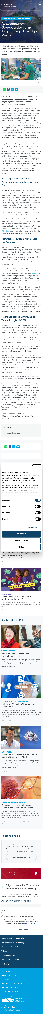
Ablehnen (21, 547)
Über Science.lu (8, 971)
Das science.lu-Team (10, 975)
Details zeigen (32, 527)
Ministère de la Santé (8, 824)
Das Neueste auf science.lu (13, 938)
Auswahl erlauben (21, 540)
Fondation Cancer (17, 39)
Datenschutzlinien (10, 987)
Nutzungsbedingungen (12, 983)
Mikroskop (5, 231)
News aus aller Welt (10, 947)
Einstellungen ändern (21, 857)
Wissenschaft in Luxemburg (13, 942)
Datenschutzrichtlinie (29, 923)
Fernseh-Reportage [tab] (13, 433)
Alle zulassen (21, 534)
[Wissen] (22, 579)
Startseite (5, 13)
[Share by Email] (16, 89)
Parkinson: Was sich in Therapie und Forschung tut (18, 705)
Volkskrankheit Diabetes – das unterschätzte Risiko (15, 655)
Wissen (4, 951)
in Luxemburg (14, 802)
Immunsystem (7, 752)
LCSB (6, 721)
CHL (28, 39)
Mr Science (6, 964)
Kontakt (5, 979)
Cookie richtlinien (10, 991)
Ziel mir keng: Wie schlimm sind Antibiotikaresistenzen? (16, 598)
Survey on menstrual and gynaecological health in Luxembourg (20, 553)
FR (35, 5)
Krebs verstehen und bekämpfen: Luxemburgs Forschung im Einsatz (17, 806)
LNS (11, 39)
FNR (3, 610)
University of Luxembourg (12, 822)
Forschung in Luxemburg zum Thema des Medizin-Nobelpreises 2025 (21, 756)
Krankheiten (15, 701)
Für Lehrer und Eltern (10, 959)
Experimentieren (8, 955)
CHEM (24, 39)
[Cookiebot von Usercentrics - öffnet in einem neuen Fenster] (32, 465)
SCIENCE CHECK (7, 594)
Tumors (34, 273)
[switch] (38, 506)
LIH (10, 721)
